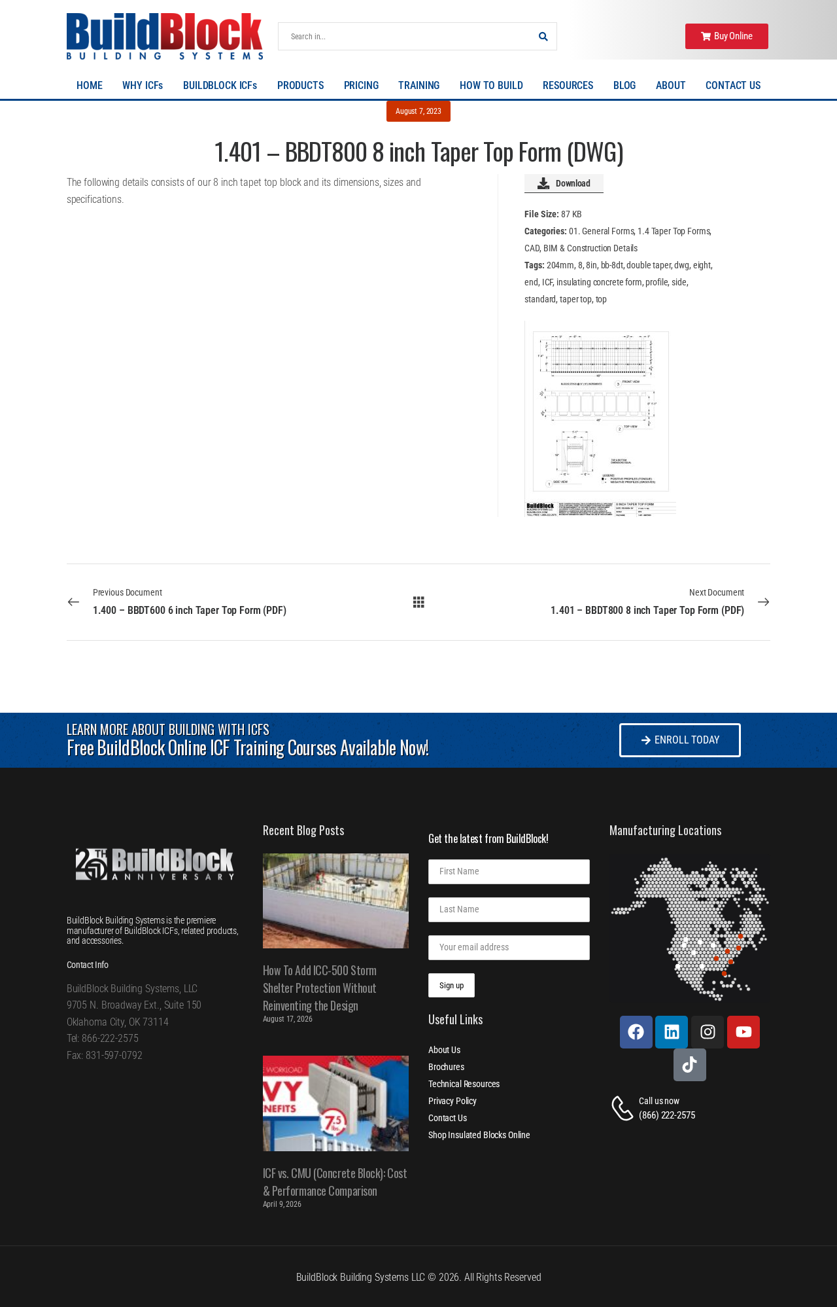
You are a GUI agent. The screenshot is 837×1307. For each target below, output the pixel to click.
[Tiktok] (690, 1064)
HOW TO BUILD (491, 85)
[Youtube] (743, 1032)
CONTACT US (733, 85)
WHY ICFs (142, 85)
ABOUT (670, 85)
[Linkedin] (671, 1032)
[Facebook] (636, 1032)
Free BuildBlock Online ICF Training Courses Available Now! (247, 747)
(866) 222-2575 (666, 1115)
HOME (89, 85)
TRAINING (418, 85)
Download (573, 183)
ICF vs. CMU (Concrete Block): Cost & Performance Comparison (335, 1181)
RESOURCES (568, 85)
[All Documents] (419, 601)
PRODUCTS (300, 85)
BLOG (624, 85)
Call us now (659, 1101)
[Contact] (624, 1108)
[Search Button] (543, 36)
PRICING (361, 85)
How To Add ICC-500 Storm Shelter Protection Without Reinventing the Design (320, 987)
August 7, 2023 (418, 111)
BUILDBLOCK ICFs (220, 85)
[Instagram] (707, 1032)
